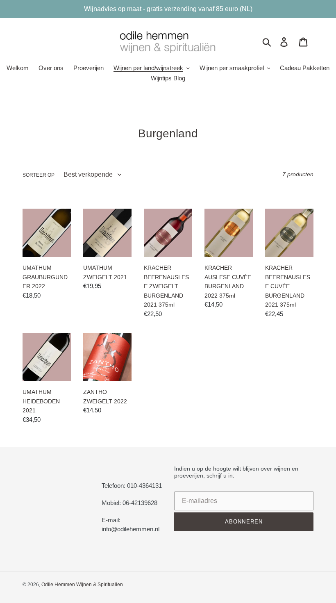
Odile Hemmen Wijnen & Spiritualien (82, 584)
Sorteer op (38, 175)
